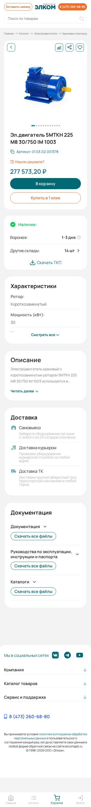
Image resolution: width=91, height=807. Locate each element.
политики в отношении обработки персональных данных (50, 736)
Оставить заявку (18, 7)
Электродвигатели (45, 33)
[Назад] (11, 47)
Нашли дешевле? (29, 162)
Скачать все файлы (33, 536)
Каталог (24, 33)
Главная (9, 33)
